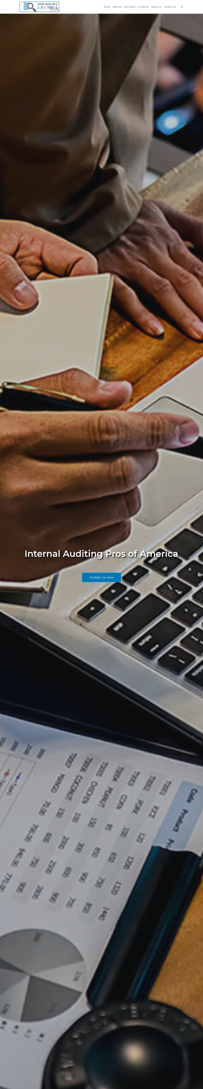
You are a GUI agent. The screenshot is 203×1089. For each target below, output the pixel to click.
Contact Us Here (101, 577)
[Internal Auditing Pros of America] (39, 7)
